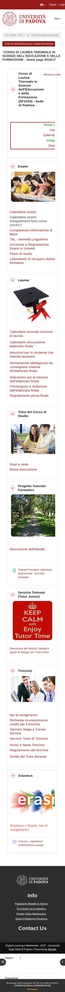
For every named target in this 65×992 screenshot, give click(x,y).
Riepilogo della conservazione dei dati (26, 961)
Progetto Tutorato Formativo (32, 488)
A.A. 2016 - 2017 (14, 35)
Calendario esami (23, 212)
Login (17, 958)
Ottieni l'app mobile (15, 969)
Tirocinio (25, 670)
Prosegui (32, 989)
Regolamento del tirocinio (29, 750)
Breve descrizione (23, 469)
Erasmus (25, 775)
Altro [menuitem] (56, 18)
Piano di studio (21, 253)
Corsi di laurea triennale (45, 35)
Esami (23, 166)
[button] (43, 4)
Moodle (52, 949)
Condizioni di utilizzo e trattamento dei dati (32, 985)
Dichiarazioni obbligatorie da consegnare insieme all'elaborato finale (31, 367)
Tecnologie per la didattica (31, 908)
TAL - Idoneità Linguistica (29, 239)
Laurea (23, 280)
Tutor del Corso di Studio (32, 414)
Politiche (10, 965)
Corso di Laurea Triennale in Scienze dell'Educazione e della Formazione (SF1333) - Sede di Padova (31, 89)
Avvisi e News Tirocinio (27, 745)
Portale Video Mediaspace (31, 913)
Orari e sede (19, 464)
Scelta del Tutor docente (28, 756)
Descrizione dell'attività (27, 549)
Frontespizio (19, 386)
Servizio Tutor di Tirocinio (29, 738)
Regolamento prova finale (29, 395)
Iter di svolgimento (24, 715)
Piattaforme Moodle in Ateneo (31, 903)
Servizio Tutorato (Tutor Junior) (31, 594)
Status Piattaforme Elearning (31, 918)
